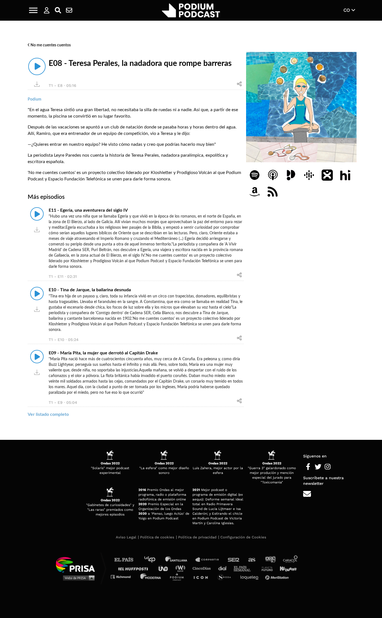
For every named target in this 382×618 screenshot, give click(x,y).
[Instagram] (328, 467)
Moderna (151, 576)
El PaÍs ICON (203, 576)
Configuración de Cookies (243, 537)
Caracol (290, 559)
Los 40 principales (153, 559)
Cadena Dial (224, 568)
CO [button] (347, 10)
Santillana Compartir (210, 559)
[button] (33, 10)
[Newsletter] (69, 10)
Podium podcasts (179, 576)
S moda (226, 576)
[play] (37, 66)
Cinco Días (203, 568)
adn (270, 559)
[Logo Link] (191, 10)
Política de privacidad (197, 537)
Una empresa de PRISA (77, 564)
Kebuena (285, 568)
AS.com (251, 559)
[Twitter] (318, 467)
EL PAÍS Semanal (245, 568)
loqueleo (250, 576)
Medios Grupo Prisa (77, 577)
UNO (165, 568)
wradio (182, 568)
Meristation (277, 576)
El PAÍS (127, 559)
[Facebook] (308, 467)
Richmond (123, 576)
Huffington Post (134, 568)
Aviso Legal (126, 537)
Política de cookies (157, 537)
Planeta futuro (265, 568)
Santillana (180, 559)
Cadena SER (233, 559)
